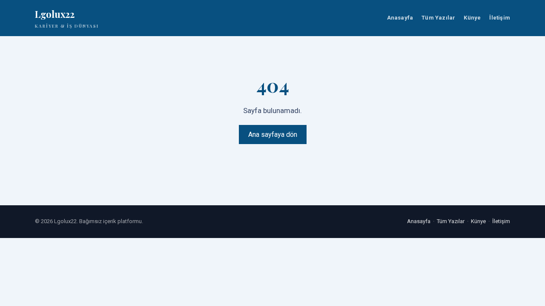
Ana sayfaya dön (272, 134)
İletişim (499, 17)
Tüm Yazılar (438, 17)
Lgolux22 (67, 18)
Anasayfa (400, 17)
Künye (472, 17)
